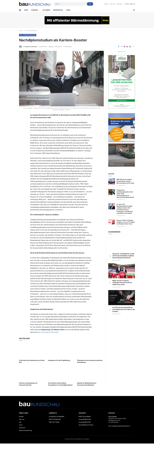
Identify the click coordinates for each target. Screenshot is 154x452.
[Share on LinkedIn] (127, 46)
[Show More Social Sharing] (133, 46)
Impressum (119, 4)
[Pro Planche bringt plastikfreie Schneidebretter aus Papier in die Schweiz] (121, 297)
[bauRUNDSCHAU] (34, 4)
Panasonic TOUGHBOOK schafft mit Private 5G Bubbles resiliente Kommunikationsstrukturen (123, 256)
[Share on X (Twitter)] (121, 46)
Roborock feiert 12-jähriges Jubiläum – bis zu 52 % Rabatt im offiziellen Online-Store (126, 222)
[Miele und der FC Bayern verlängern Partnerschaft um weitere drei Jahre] (121, 270)
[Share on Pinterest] (124, 46)
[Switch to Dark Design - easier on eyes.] (134, 10)
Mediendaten (58, 10)
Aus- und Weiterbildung (27, 35)
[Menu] (20, 10)
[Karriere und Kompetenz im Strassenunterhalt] (32, 373)
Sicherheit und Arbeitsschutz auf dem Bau (32, 361)
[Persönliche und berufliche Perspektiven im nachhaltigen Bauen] (61, 373)
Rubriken (34, 10)
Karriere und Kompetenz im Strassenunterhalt (28, 384)
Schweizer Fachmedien (31, 46)
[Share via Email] (130, 46)
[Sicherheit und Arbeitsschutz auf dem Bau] (32, 350)
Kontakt (106, 4)
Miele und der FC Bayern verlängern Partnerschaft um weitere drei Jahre (122, 282)
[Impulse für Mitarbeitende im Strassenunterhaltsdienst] (90, 373)
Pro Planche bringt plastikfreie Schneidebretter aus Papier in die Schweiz (123, 309)
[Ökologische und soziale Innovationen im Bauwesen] (90, 350)
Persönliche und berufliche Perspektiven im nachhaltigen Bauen (60, 384)
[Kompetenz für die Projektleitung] (61, 350)
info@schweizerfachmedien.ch (121, 426)
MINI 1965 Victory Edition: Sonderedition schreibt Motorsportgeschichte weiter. (125, 181)
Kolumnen (46, 10)
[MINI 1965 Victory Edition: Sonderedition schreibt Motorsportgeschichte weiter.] (111, 181)
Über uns (112, 4)
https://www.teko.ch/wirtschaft (47, 332)
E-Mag (68, 10)
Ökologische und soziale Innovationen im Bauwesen (90, 361)
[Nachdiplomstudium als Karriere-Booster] (61, 78)
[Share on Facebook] (118, 46)
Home (26, 10)
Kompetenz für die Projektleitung (59, 360)
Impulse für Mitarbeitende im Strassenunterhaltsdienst (86, 384)
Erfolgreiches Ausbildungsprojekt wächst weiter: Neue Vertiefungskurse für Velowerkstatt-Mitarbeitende (125, 193)
